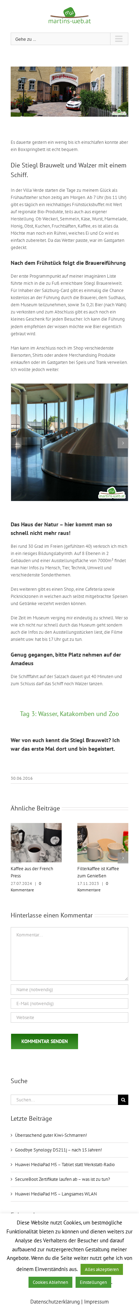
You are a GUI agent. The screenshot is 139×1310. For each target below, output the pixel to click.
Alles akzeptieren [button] (102, 1269)
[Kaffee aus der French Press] (36, 826)
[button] (16, 443)
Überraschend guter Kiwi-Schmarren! (51, 1135)
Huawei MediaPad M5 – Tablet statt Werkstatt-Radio (65, 1165)
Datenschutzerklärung (55, 1301)
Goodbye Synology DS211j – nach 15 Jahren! (58, 1150)
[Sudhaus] (69, 387)
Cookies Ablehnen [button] (50, 1282)
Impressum (96, 1301)
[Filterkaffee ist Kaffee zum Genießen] (102, 826)
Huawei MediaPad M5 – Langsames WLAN (56, 1194)
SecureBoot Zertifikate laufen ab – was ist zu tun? (62, 1179)
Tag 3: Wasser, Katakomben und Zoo (69, 714)
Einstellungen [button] (93, 1282)
